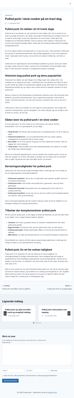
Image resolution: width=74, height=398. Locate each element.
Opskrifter (8, 15)
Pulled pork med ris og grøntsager (59, 287)
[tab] (33, 322)
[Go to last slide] (5, 313)
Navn (5, 370)
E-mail (30, 370)
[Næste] (69, 313)
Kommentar (7, 342)
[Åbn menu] (70, 3)
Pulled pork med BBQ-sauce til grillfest (16, 287)
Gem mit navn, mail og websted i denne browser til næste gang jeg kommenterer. (30, 375)
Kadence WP (52, 392)
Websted (54, 370)
